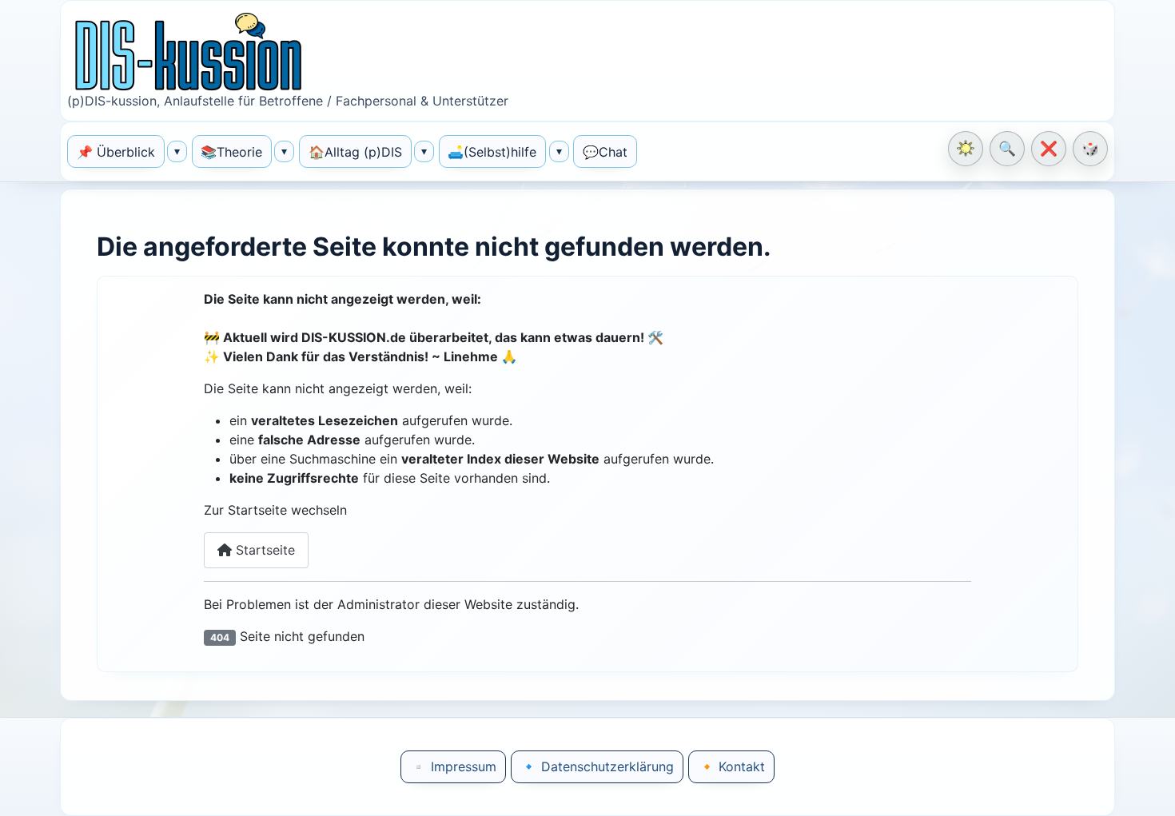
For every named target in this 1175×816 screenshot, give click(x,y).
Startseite (263, 550)
